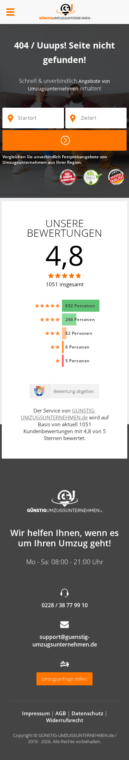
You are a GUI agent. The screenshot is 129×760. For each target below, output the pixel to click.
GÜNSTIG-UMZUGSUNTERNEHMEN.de (64, 12)
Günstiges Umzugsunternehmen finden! (64, 140)
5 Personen (77, 361)
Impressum (36, 713)
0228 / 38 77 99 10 (65, 605)
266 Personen (80, 319)
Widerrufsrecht (64, 720)
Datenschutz (87, 713)
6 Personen (77, 347)
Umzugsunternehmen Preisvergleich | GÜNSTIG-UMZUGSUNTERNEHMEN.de (65, 501)
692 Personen (80, 306)
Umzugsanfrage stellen (64, 679)
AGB (60, 713)
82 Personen (79, 333)
